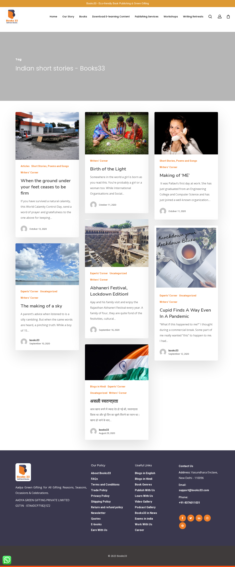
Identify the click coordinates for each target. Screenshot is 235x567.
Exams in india (144, 518)
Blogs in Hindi (98, 386)
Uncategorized (118, 273)
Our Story (68, 16)
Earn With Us (99, 530)
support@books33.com (194, 490)
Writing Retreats (193, 16)
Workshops (171, 16)
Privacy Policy (100, 496)
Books (83, 16)
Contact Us (186, 466)
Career (139, 530)
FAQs (94, 478)
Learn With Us (144, 496)
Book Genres (143, 484)
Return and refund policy (107, 507)
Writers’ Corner (29, 172)
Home (53, 16)
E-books (96, 524)
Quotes (96, 518)
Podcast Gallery (145, 507)
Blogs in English (145, 473)
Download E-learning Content (111, 16)
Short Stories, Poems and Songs (50, 166)
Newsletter (98, 513)
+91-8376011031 (189, 502)
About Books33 (101, 473)
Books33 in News (146, 513)
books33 (173, 350)
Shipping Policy (101, 501)
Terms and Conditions (105, 484)
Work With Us (143, 524)
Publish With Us (145, 490)
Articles (25, 166)
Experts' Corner (99, 273)
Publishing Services (146, 16)
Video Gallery (143, 501)
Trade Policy (99, 490)
